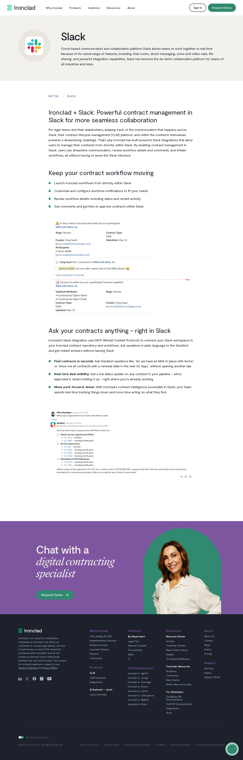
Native (54, 96)
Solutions (94, 7)
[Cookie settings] (21, 737)
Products (75, 7)
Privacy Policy (50, 667)
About (131, 7)
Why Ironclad (54, 7)
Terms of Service (27, 667)
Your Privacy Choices (37, 737)
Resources (113, 7)
